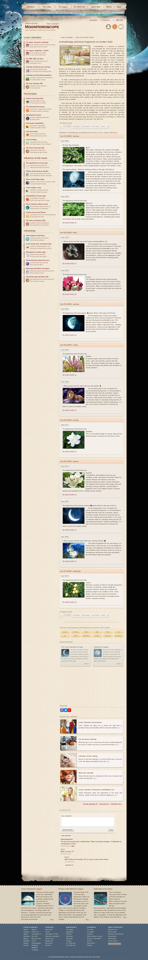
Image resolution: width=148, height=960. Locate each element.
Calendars (31, 6)
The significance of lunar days (37, 163)
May (108, 632)
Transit (47, 932)
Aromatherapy (36, 943)
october (46, 50)
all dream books (46, 244)
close (111, 830)
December (118, 635)
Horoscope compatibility (35, 123)
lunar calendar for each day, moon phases (40, 30)
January (65, 632)
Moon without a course (94, 936)
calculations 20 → (117, 804)
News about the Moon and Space (37, 268)
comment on (69, 865)
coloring (47, 67)
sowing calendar (30, 12)
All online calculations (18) (35, 220)
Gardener (27, 941)
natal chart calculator (64, 12)
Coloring (26, 932)
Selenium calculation (52, 936)
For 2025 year (70, 945)
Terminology (112, 938)
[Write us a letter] (121, 27)
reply (72, 846)
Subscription (112, 936)
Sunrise (89, 941)
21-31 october (95, 126)
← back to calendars (66, 37)
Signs (119, 6)
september (38, 50)
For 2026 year (79, 6)
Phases (109, 6)
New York (119, 20)
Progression (49, 941)
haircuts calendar (42, 12)
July (65, 635)
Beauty (26, 938)
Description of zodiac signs (36, 252)
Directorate (49, 943)
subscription (93, 20)
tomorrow (37, 42)
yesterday (45, 42)
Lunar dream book (32, 244)
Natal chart (49, 929)
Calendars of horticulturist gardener (39, 75)
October (97, 635)
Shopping (35, 945)
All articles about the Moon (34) (37, 277)
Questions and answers (116, 934)
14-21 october (86, 126)
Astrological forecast (33, 115)
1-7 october (67, 126)
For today (47, 6)
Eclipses (90, 934)
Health (26, 934)
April (97, 632)
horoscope (52, 12)
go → (52, 919)
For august (63, 6)
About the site (112, 929)
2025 (34, 59)
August (76, 635)
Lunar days (95, 6)
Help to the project (114, 943)
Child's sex (35, 932)
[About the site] (114, 27)
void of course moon (91, 12)
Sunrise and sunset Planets (36, 212)
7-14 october (76, 126)
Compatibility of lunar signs (36, 196)
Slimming (27, 936)
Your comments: (66, 816)
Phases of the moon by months (37, 171)
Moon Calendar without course (37, 204)
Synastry (48, 945)
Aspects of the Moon (94, 938)
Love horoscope (32, 131)
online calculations (78, 12)
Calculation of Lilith (51, 934)
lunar (52, 938)
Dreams (34, 929)
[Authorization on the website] (108, 27)
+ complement (105, 20)
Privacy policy (112, 941)
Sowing (26, 943)
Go (118, 728)
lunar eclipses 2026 (106, 12)
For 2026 (29, 59)
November (108, 635)
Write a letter (112, 932)
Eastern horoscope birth (34, 98)
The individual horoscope (35, 107)
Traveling (35, 950)
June (118, 632)
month (103, 126)
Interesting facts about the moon (37, 260)
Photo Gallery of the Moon (35, 235)
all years (40, 59)
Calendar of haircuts (33, 67)
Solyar (47, 938)
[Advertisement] (91, 685)
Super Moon (91, 943)
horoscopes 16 (104, 804)
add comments (68, 830)
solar (39, 187)
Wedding (34, 947)
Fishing (26, 945)
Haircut (26, 929)
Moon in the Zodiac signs (35, 179)
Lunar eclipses (31, 187)
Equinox (89, 945)
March (86, 632)
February (75, 632)
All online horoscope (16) (35, 148)
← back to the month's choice (84, 37)
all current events (69, 222)
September (86, 635)
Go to (86, 664)
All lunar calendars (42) (34, 83)
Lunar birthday (31, 139)
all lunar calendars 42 (90, 804)
